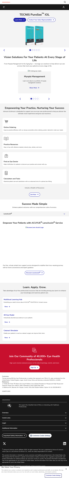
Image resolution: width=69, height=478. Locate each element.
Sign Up (33, 367)
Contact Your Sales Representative (40, 20)
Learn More (18, 20)
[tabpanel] (34, 248)
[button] (65, 2)
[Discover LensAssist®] (34, 244)
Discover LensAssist (33, 273)
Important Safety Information (13, 436)
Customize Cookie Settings (41, 436)
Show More (33, 88)
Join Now (33, 195)
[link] (19, 20)
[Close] (66, 469)
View (6, 307)
